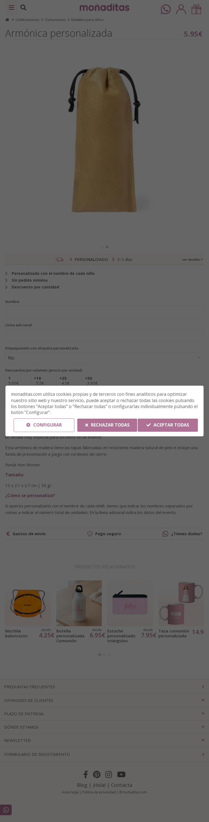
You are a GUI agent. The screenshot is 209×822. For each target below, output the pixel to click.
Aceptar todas (170, 425)
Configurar (47, 425)
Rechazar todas (110, 425)
